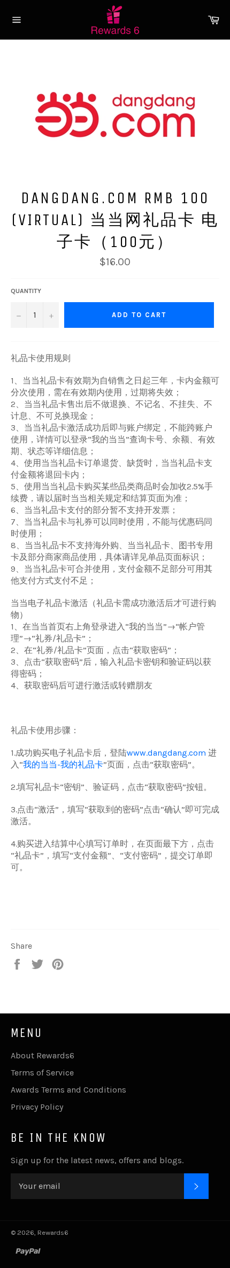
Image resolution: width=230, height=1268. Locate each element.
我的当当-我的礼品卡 (63, 764)
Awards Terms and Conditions (68, 1090)
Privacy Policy (37, 1107)
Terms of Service (42, 1072)
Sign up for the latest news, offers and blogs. (97, 1160)
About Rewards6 (42, 1055)
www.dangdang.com (166, 753)
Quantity (26, 291)
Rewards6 (52, 1232)
